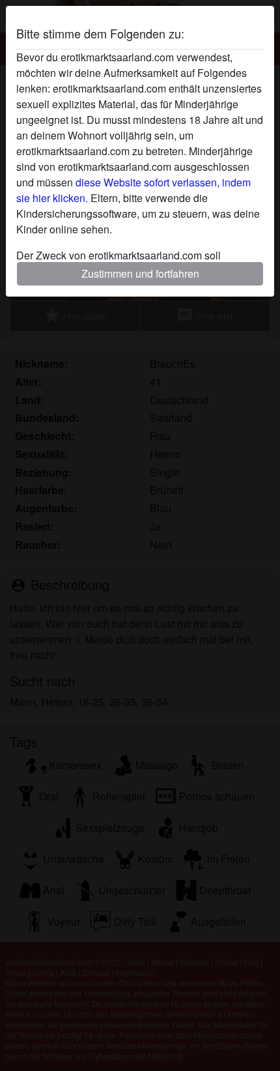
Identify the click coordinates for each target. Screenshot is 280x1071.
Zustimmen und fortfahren (140, 273)
